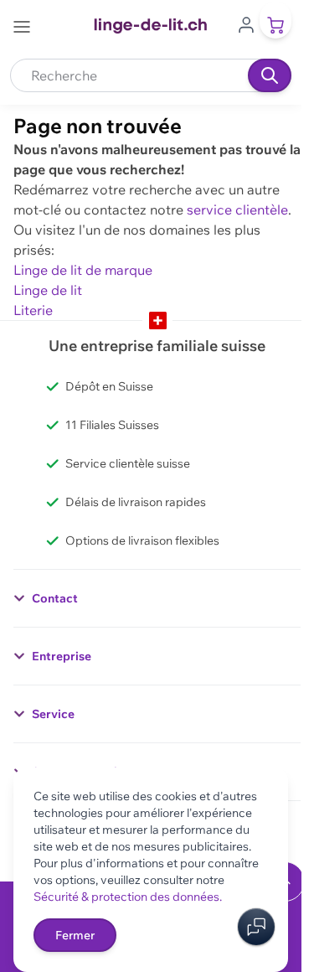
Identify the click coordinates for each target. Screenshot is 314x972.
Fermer (75, 935)
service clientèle (237, 209)
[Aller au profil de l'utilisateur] (246, 23)
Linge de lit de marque (82, 269)
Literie (33, 310)
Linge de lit (47, 290)
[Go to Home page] (151, 26)
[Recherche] (269, 75)
